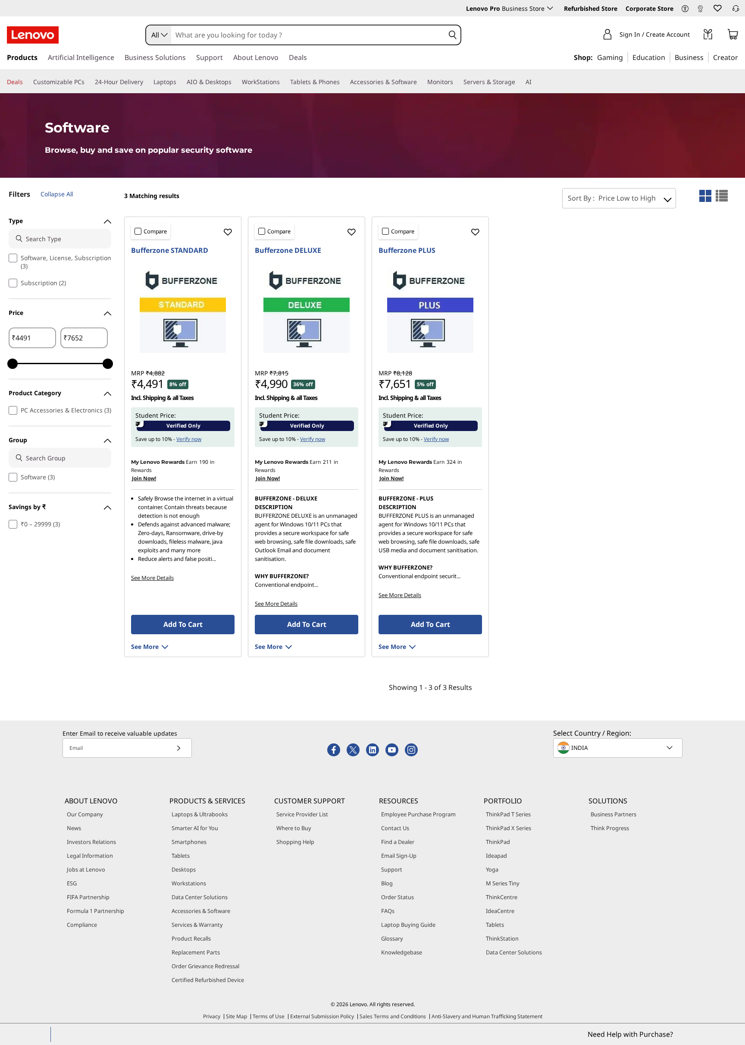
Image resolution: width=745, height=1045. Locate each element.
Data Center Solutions (200, 897)
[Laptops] (179, 82)
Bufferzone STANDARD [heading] (169, 250)
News (74, 828)
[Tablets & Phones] (343, 82)
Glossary (392, 938)
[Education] (667, 57)
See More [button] (145, 646)
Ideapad (496, 855)
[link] (700, 10)
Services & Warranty (197, 925)
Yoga (492, 869)
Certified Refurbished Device (208, 980)
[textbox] (618, 748)
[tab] (705, 196)
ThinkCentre (501, 897)
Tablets (181, 855)
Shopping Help (295, 842)
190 (203, 462)
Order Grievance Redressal (205, 966)
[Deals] (26, 82)
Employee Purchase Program (418, 814)
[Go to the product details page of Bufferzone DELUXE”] (306, 310)
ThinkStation (502, 938)
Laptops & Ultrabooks (200, 814)
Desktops (184, 869)
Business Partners (613, 814)
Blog (387, 883)
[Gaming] (625, 57)
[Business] (706, 57)
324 (451, 462)
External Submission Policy (322, 1016)
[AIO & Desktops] (235, 82)
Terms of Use (269, 1016)
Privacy (211, 1016)
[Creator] (741, 57)
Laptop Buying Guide (408, 925)
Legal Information (90, 855)
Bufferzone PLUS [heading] (407, 250)
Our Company (85, 814)
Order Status (397, 897)
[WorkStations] (283, 82)
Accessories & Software (201, 911)
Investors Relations (91, 842)
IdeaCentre (500, 911)
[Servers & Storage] (518, 82)
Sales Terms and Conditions (393, 1016)
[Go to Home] (33, 35)
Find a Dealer (397, 842)
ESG (72, 883)
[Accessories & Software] (420, 82)
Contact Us (395, 828)
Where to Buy (293, 828)
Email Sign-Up (398, 855)
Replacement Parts (196, 952)
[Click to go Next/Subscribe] (178, 748)
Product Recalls (191, 938)
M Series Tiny (503, 883)
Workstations (189, 883)
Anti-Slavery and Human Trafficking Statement (487, 1016)
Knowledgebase (401, 952)
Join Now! (144, 478)
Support (391, 869)
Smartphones (189, 842)
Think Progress (610, 828)
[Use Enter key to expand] (695, 35)
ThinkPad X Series (508, 828)
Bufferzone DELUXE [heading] (288, 250)
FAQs (387, 911)
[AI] (535, 82)
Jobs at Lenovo (86, 869)
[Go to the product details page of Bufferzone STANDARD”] (183, 310)
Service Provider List (302, 814)
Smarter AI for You (195, 828)
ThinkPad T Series (508, 814)
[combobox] (158, 34)
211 (327, 462)
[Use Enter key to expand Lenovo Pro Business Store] (550, 8)
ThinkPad (498, 842)
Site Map (236, 1016)
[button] (685, 9)
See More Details (152, 578)
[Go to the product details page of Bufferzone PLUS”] (430, 310)
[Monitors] (456, 82)
